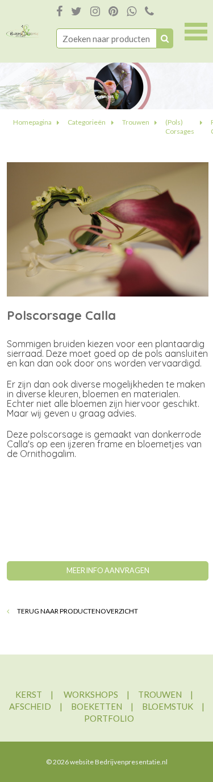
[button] (196, 30)
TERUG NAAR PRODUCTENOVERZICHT (77, 611)
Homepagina (32, 122)
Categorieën (87, 122)
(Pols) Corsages (179, 127)
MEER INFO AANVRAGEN (107, 570)
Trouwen (135, 122)
